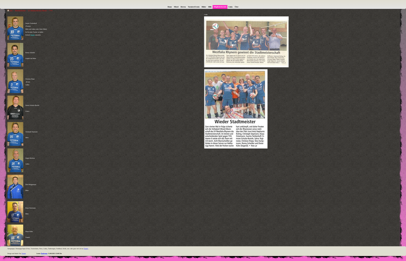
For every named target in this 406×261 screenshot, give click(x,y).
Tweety (32, 35)
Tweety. (86, 248)
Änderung (44, 253)
